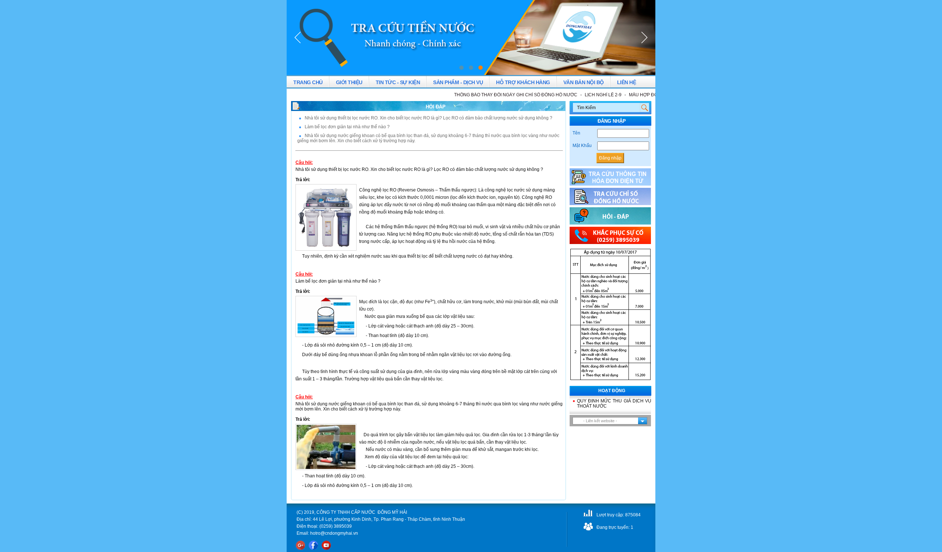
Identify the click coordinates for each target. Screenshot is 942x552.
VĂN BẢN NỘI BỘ (583, 82)
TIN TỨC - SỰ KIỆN (398, 82)
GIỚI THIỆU (349, 82)
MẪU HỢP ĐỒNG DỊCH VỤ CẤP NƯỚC (653, 94)
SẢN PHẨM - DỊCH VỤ (458, 82)
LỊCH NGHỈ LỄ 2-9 (587, 94)
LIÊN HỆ (626, 82)
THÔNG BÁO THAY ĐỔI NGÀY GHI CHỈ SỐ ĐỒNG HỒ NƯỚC (500, 94)
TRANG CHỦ (308, 82)
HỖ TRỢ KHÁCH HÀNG (523, 82)
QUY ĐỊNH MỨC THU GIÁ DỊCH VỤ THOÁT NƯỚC (614, 403)
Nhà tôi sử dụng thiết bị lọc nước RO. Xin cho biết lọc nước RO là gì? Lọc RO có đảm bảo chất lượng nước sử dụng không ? (428, 118)
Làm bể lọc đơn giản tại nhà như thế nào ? (347, 126)
